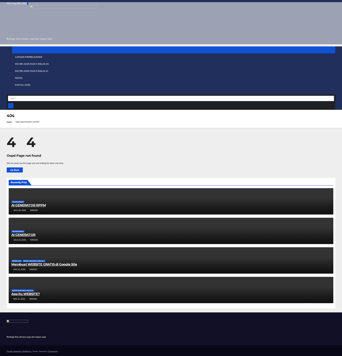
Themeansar (52, 351)
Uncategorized (18, 201)
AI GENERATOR (23, 235)
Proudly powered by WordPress (19, 351)
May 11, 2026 (19, 299)
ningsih (34, 210)
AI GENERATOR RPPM (28, 205)
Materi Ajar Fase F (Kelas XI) (32, 64)
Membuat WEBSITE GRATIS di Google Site (44, 264)
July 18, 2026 (19, 210)
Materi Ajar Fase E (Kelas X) (31, 71)
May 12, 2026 (19, 269)
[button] (7, 92)
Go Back (14, 170)
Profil (19, 78)
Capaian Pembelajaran (28, 57)
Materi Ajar (16, 261)
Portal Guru (23, 85)
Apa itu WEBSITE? (25, 294)
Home (9, 122)
